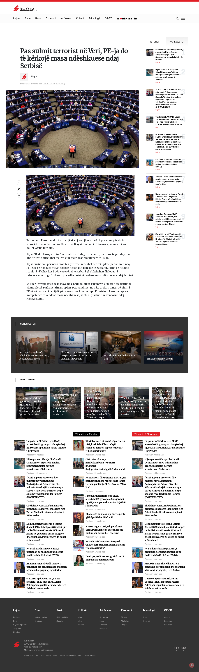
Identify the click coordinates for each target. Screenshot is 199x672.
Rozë (38, 18)
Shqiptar (38, 621)
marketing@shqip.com (43, 650)
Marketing (125, 621)
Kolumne (168, 625)
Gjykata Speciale (20, 625)
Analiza (167, 617)
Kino (80, 617)
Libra (80, 621)
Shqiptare (17, 628)
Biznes (124, 617)
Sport (28, 18)
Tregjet (124, 625)
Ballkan (16, 617)
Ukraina (16, 632)
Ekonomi (51, 18)
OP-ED (109, 18)
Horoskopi (104, 617)
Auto (145, 617)
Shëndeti (103, 625)
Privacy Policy (90, 655)
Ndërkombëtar (41, 617)
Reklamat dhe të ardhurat (70, 655)
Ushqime (103, 628)
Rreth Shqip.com (31, 655)
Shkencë (146, 621)
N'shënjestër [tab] (177, 42)
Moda (102, 621)
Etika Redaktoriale (49, 655)
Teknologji (94, 18)
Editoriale (168, 621)
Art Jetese (65, 18)
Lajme (16, 18)
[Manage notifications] (191, 665)
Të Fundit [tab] (155, 42)
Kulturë (80, 18)
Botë (15, 621)
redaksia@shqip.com (33, 647)
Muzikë (81, 625)
